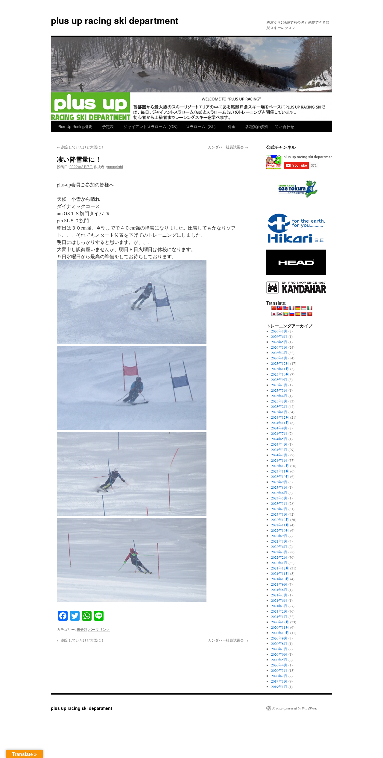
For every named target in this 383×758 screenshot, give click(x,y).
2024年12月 (280, 417)
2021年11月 (280, 573)
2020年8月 (279, 643)
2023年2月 (279, 508)
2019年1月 (279, 686)
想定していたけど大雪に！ (80, 146)
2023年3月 (279, 503)
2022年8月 (279, 541)
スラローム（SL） (202, 126)
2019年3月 (279, 681)
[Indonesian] (303, 308)
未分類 (82, 629)
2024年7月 (279, 433)
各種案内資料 (257, 126)
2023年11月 (280, 471)
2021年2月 (279, 611)
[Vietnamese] (309, 314)
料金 (231, 126)
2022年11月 (280, 524)
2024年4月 (279, 444)
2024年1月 (279, 460)
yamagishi (114, 166)
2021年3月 (279, 605)
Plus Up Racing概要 (74, 126)
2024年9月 (279, 428)
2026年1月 (279, 358)
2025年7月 (279, 384)
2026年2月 (279, 352)
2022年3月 (279, 551)
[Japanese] (273, 314)
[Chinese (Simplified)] (273, 308)
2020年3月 (279, 670)
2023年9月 (279, 481)
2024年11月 (280, 422)
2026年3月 (279, 347)
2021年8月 (279, 589)
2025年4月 (279, 395)
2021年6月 (279, 600)
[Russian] (291, 314)
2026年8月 (279, 331)
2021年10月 (280, 578)
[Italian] (309, 308)
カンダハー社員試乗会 (228, 146)
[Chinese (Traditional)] (279, 308)
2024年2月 (279, 454)
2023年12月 (280, 465)
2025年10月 (280, 374)
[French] (291, 308)
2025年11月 (280, 368)
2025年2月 (279, 406)
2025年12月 (280, 363)
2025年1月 (279, 411)
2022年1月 (279, 562)
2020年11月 (280, 627)
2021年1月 (279, 616)
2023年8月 (279, 487)
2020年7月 (279, 648)
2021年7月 (279, 595)
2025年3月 (279, 401)
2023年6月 (279, 492)
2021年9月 (279, 584)
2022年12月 (280, 519)
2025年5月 (279, 390)
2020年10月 (280, 632)
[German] (297, 308)
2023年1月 (279, 514)
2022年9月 (279, 535)
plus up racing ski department (114, 20)
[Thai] (303, 314)
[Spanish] (297, 314)
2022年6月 (279, 546)
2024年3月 (279, 449)
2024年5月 (279, 438)
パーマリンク (99, 629)
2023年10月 (280, 476)
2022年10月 (280, 530)
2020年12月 (280, 621)
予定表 (108, 126)
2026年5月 (279, 341)
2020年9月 (279, 638)
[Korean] (279, 314)
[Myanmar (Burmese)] (285, 314)
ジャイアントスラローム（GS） (152, 126)
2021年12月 (280, 568)
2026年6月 (279, 336)
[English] (285, 308)
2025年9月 (279, 379)
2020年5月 (279, 659)
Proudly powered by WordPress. (295, 708)
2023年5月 (279, 498)
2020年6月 (279, 654)
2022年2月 (279, 557)
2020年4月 (279, 665)
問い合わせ (284, 126)
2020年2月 (279, 675)
